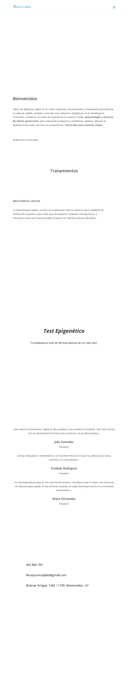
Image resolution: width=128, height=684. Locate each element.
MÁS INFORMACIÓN (64, 355)
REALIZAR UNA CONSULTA (64, 46)
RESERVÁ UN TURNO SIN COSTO (64, 303)
